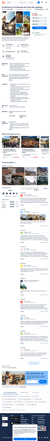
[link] (11, 147)
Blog (32, 421)
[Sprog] (42, 2)
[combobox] (37, 190)
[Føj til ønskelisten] (19, 137)
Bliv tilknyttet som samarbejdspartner (41, 422)
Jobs (32, 419)
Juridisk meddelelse (24, 419)
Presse (33, 423)
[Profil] (46, 2)
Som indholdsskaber (41, 419)
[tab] (10, 392)
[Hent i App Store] (15, 423)
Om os (33, 417)
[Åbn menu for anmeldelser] (47, 195)
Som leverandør (41, 417)
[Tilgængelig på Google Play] (15, 418)
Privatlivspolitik (23, 387)
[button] (7, 9)
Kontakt (22, 417)
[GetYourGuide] (3, 2)
